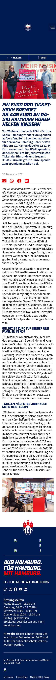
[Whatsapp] (5, 589)
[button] (4, 181)
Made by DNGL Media (39, 677)
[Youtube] (20, 589)
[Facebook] (15, 589)
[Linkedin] (25, 589)
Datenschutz (21, 677)
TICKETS (17, 57)
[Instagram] (10, 589)
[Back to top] (50, 519)
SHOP (43, 57)
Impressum (8, 677)
